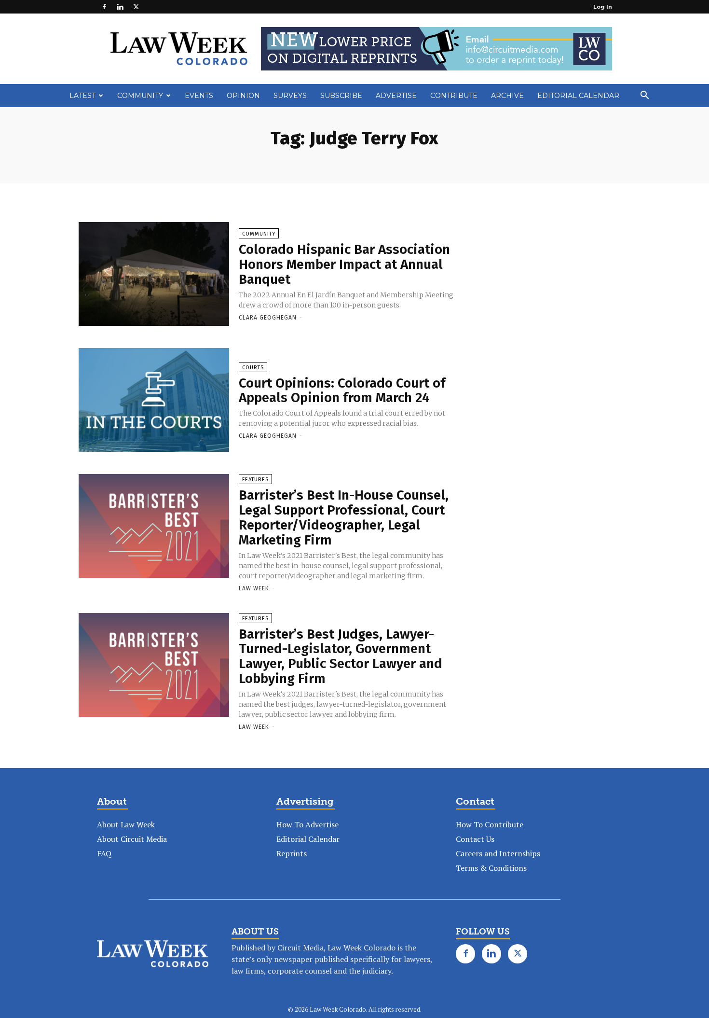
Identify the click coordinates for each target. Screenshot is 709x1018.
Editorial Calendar (578, 95)
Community (140, 95)
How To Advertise (307, 824)
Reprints (291, 853)
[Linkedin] (120, 7)
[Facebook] (104, 7)
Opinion (243, 95)
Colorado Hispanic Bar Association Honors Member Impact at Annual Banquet (344, 264)
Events (199, 95)
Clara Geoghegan (268, 317)
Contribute (453, 95)
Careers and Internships (498, 853)
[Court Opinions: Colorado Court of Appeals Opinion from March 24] (154, 400)
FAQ (104, 853)
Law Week (254, 588)
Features (255, 479)
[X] (136, 7)
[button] (644, 96)
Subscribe (341, 95)
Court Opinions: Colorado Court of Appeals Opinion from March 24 (342, 390)
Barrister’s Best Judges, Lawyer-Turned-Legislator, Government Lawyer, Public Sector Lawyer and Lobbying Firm (340, 656)
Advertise (396, 95)
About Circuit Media (132, 839)
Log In (602, 6)
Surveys (290, 95)
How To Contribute (489, 824)
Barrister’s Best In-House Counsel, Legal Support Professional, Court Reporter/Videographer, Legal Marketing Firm (344, 517)
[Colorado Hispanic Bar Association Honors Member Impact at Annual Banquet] (154, 274)
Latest (82, 95)
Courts (253, 367)
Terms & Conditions (491, 868)
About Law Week (126, 824)
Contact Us (475, 839)
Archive (507, 95)
